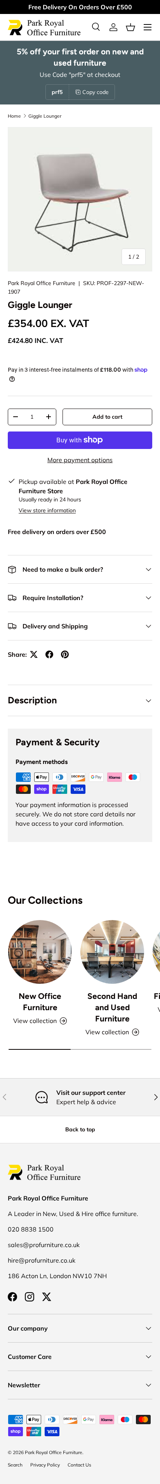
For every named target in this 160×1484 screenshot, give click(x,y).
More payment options (80, 460)
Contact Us (79, 1465)
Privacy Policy (45, 1465)
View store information (47, 510)
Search (15, 1465)
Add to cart (107, 416)
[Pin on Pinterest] (65, 654)
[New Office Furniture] (40, 952)
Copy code (95, 92)
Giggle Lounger (44, 116)
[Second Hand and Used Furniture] (112, 952)
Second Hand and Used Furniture (112, 1007)
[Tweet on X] (34, 654)
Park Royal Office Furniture (41, 283)
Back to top (80, 1129)
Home (14, 116)
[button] (130, 27)
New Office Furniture (40, 1001)
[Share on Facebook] (49, 654)
